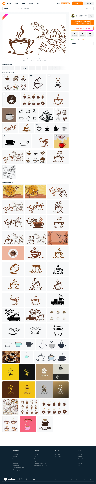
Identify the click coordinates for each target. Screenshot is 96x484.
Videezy (14, 458)
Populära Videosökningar (40, 465)
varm (38, 68)
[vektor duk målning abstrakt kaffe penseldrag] (11, 357)
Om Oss (57, 458)
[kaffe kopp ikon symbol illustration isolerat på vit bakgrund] (52, 344)
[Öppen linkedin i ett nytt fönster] (24, 479)
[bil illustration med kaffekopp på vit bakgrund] (58, 300)
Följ (91, 16)
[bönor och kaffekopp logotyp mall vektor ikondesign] (15, 82)
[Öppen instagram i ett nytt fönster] (21, 479)
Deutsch (80, 461)
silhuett (32, 68)
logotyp (24, 68)
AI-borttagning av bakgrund (20, 470)
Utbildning (15, 463)
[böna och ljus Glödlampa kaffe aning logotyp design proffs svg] (18, 372)
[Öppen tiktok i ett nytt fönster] (29, 479)
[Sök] (87, 8)
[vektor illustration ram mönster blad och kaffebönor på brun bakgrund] (58, 238)
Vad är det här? (85, 40)
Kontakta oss (58, 456)
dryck (17, 68)
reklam (64, 68)
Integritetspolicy (73, 479)
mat (50, 68)
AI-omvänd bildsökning (18, 467)
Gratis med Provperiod (82, 22)
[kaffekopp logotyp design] (61, 115)
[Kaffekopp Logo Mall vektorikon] (58, 82)
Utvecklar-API (16, 465)
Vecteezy (15, 456)
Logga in (88, 3)
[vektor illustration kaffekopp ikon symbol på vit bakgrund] (27, 115)
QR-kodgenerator (17, 472)
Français (80, 463)
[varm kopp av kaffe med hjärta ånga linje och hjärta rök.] (28, 424)
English (80, 454)
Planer (58, 3)
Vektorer (9, 3)
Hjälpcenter (57, 454)
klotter (56, 68)
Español (80, 456)
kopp (11, 68)
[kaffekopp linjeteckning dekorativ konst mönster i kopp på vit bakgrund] (58, 99)
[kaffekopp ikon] (37, 82)
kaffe (5, 68)
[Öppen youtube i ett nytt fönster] (34, 479)
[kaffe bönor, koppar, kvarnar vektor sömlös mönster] (10, 407)
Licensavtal (37, 454)
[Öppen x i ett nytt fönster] (31, 479)
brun (44, 68)
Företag (14, 461)
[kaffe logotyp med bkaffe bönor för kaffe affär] (45, 424)
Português (80, 458)
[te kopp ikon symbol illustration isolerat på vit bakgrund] (51, 357)
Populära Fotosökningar (40, 463)
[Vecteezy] (3, 3)
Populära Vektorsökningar (40, 461)
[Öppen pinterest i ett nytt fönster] (26, 479)
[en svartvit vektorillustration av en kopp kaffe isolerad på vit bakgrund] (46, 115)
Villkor (66, 479)
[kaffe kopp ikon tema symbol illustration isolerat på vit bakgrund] (18, 344)
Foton (16, 3)
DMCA (35, 456)
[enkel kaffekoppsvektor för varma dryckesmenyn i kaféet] (33, 99)
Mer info (74, 43)
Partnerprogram (38, 458)
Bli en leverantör (59, 461)
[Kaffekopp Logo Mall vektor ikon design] (11, 99)
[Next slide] (66, 68)
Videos (23, 3)
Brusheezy (15, 454)
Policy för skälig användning (84, 479)
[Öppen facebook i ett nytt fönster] (19, 479)
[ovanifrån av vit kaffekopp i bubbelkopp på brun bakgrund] (13, 253)
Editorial (31, 3)
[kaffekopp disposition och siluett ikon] (16, 141)
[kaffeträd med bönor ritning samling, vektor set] (9, 172)
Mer (38, 3)
